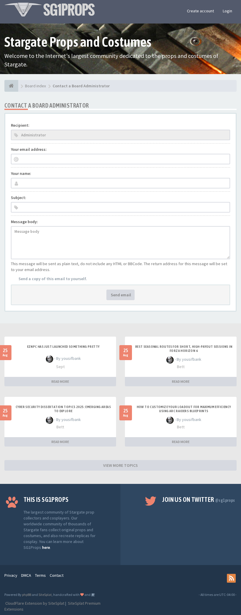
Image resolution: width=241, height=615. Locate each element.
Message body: (24, 221)
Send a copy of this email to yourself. (53, 278)
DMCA (26, 575)
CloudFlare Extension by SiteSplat (34, 603)
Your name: (21, 173)
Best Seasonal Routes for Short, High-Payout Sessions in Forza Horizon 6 (183, 349)
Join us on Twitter (198, 499)
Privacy (10, 575)
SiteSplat (45, 594)
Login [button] (227, 11)
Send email (120, 295)
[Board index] (11, 86)
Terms (40, 575)
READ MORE (60, 381)
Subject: (18, 197)
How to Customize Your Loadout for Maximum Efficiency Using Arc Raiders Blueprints (184, 409)
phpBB (26, 594)
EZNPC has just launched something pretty (63, 347)
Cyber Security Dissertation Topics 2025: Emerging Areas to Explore (63, 409)
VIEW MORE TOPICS (120, 465)
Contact (56, 575)
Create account (200, 11)
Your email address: (29, 149)
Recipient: (20, 125)
